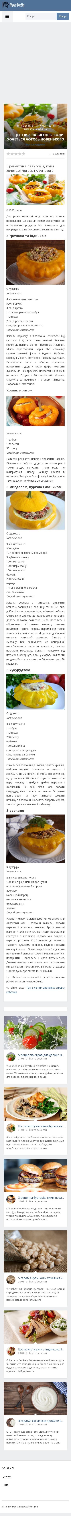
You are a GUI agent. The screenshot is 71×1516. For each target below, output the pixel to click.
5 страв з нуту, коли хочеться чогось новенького (41, 1278)
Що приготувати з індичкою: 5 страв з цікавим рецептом (41, 1349)
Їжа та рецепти (35, 144)
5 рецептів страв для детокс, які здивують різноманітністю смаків (41, 1055)
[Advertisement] (35, 59)
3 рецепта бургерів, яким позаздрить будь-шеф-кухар (41, 1197)
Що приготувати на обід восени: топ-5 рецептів (41, 1126)
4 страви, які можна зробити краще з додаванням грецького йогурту (41, 1421)
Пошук (62, 16)
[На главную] (15, 5)
